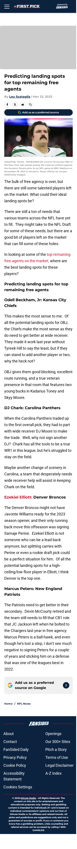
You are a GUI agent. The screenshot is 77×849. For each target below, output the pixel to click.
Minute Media (28, 798)
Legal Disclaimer (59, 765)
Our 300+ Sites (57, 741)
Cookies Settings (17, 787)
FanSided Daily (16, 749)
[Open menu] (6, 6)
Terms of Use (56, 757)
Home (8, 703)
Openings (53, 733)
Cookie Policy (14, 765)
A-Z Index (53, 773)
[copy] (30, 105)
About (8, 733)
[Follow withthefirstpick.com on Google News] (66, 685)
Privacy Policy (15, 757)
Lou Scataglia (19, 97)
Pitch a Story (56, 749)
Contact (10, 741)
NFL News (24, 703)
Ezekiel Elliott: (18, 497)
